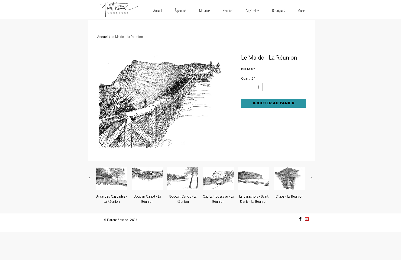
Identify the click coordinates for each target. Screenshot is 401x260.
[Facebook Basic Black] (300, 219)
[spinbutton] (252, 87)
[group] (200, 188)
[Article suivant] (311, 178)
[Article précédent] (89, 178)
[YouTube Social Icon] (307, 219)
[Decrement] (245, 87)
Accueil (102, 36)
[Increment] (259, 87)
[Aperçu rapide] (111, 178)
